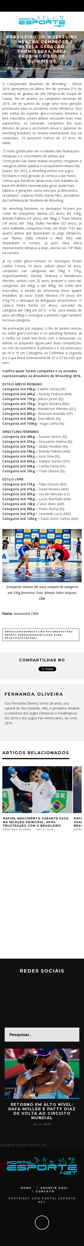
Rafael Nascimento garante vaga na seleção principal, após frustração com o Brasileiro (36, 822)
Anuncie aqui (54, 1188)
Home (26, 1188)
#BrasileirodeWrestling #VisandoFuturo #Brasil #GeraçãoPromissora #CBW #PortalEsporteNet (39, 634)
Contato (45, 1191)
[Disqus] (42, 898)
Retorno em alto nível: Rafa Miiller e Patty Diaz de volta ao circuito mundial (42, 1111)
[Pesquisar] (80, 6)
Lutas (72, 69)
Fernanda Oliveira (27, 68)
